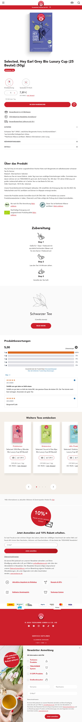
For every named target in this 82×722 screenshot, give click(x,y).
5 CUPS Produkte (36, 674)
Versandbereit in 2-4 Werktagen (20, 112)
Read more (41, 326)
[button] (3, 2)
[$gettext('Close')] (79, 647)
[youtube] (28, 626)
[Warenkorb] (72, 2)
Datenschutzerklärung (69, 707)
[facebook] (33, 626)
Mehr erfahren (58, 206)
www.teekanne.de (43, 711)
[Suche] (78, 2)
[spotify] (53, 626)
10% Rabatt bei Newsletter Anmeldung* (22, 117)
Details (7, 147)
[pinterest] (43, 626)
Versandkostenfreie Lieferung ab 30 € (21, 121)
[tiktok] (48, 626)
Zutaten (7, 127)
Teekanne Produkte (33, 661)
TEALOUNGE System (35, 667)
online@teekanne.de (40, 563)
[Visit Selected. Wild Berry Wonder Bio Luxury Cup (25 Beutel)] (17, 447)
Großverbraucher (36, 680)
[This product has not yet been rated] (41, 74)
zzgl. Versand (22, 466)
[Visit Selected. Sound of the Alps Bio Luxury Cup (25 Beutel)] (46, 447)
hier (53, 500)
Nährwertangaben (12, 142)
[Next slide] (53, 487)
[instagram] (38, 626)
